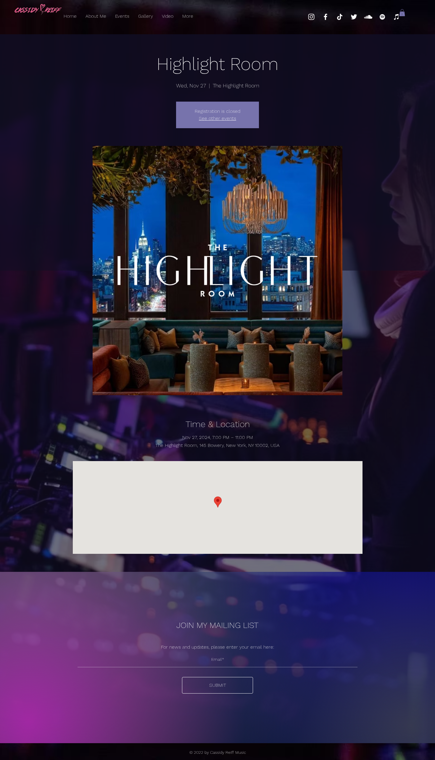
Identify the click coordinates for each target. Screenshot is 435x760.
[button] (402, 12)
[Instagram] (311, 17)
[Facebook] (325, 17)
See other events (217, 118)
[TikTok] (340, 17)
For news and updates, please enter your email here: (217, 647)
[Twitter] (354, 17)
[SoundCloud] (368, 17)
